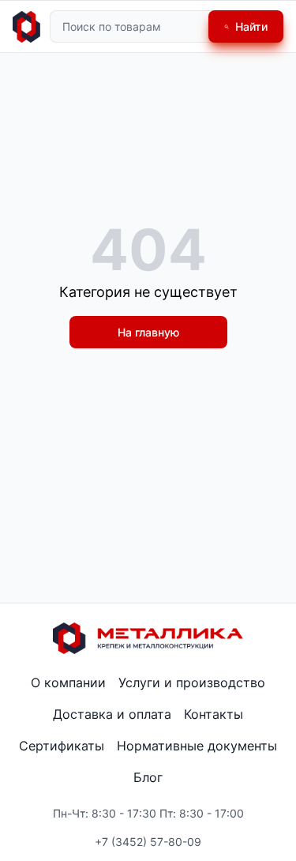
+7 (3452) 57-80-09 (148, 841)
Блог (148, 777)
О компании (68, 682)
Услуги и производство (191, 682)
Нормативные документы (197, 746)
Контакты (213, 714)
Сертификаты (61, 746)
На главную (148, 332)
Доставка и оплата (112, 714)
